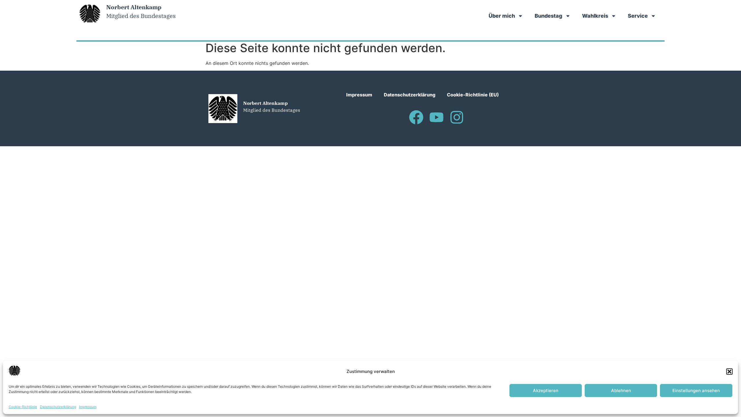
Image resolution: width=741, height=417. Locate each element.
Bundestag (548, 16)
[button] (729, 371)
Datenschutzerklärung (58, 407)
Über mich (502, 16)
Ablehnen (621, 390)
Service (638, 16)
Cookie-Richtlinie (23, 407)
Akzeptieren (545, 390)
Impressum (87, 407)
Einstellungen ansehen (696, 390)
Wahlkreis (595, 16)
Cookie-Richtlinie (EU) (473, 95)
